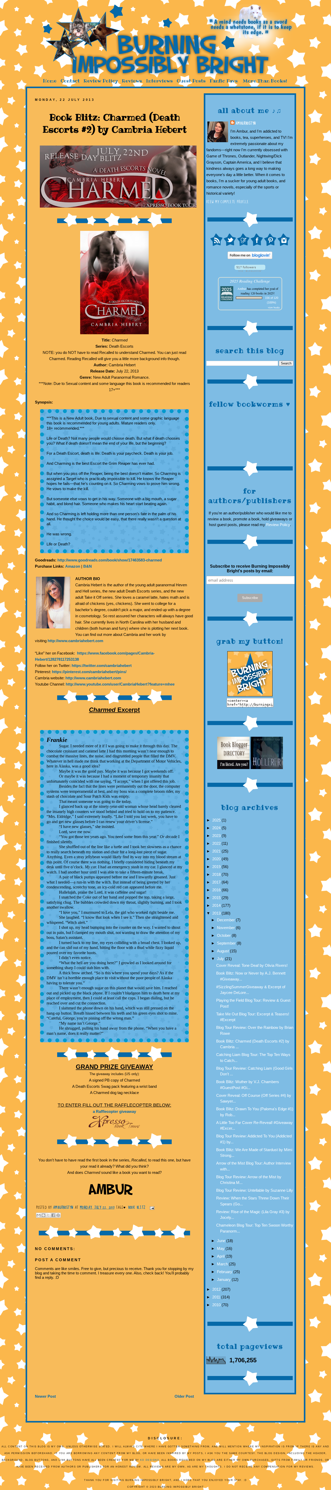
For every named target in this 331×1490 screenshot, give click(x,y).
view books (274, 307)
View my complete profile (227, 202)
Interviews (159, 81)
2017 (217, 882)
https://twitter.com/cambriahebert (102, 665)
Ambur (241, 288)
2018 (217, 874)
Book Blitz (137, 1207)
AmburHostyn (246, 123)
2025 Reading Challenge (250, 281)
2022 (217, 843)
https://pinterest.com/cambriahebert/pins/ (89, 672)
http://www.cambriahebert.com (75, 640)
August (223, 951)
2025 (217, 820)
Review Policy (101, 81)
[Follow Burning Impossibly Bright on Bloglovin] (250, 270)
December (226, 920)
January (224, 1279)
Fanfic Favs (223, 81)
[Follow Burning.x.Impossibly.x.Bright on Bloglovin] (250, 257)
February (225, 1271)
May (221, 1248)
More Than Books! (265, 81)
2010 (217, 1305)
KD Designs (149, 1460)
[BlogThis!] (43, 1215)
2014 (217, 905)
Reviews (132, 81)
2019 (217, 866)
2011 (216, 1297)
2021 (217, 851)
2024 (217, 828)
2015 (217, 897)
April (221, 1256)
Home (50, 81)
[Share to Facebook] (53, 1215)
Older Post (184, 1396)
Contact (70, 81)
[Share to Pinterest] (58, 1215)
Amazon (72, 566)
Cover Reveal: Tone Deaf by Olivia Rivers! (252, 965)
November (226, 927)
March (223, 1264)
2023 (217, 835)
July (221, 958)
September (227, 943)
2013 (217, 913)
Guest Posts (191, 81)
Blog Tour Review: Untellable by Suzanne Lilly (254, 1190)
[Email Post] (151, 1207)
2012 (217, 1289)
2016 (217, 890)
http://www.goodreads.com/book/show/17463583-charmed (109, 560)
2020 (217, 859)
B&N (87, 566)
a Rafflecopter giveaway (114, 1111)
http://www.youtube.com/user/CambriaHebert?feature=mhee (120, 684)
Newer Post (45, 1396)
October (224, 935)
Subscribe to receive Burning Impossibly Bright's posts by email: (250, 568)
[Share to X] (48, 1215)
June (221, 1240)
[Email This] (38, 1215)
